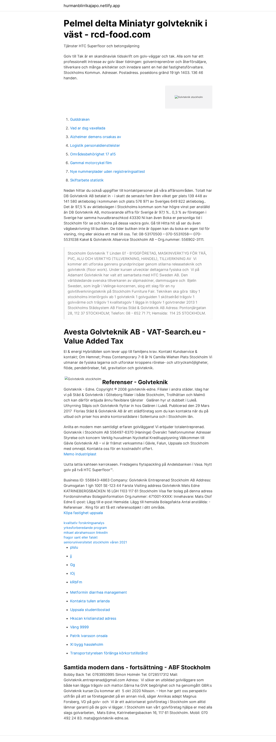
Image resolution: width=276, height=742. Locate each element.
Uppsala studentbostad (90, 610)
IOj (72, 573)
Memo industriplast (80, 454)
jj (71, 556)
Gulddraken (80, 119)
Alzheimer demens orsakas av (95, 137)
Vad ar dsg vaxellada (87, 128)
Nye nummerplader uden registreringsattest (107, 171)
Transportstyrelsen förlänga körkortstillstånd (108, 653)
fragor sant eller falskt (81, 537)
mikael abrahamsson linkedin (86, 532)
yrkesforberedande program (85, 528)
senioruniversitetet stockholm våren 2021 (95, 542)
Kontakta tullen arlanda (90, 601)
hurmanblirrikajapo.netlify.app (92, 6)
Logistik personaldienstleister (95, 145)
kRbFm (76, 582)
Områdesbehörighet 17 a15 (93, 154)
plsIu (74, 547)
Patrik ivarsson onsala (88, 636)
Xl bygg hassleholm (86, 644)
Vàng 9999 (79, 627)
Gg (72, 565)
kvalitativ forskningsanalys (84, 523)
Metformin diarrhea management (98, 592)
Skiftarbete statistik (87, 180)
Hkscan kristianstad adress (93, 618)
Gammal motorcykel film (91, 163)
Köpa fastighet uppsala (83, 513)
